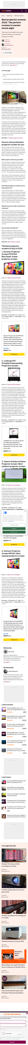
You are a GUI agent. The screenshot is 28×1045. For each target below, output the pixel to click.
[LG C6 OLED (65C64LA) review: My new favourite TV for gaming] (4, 742)
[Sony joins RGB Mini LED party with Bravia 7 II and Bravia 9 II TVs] (4, 782)
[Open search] (22, 10)
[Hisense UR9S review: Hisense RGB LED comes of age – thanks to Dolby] (4, 717)
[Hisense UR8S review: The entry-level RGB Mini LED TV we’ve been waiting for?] (4, 734)
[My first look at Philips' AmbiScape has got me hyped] (4, 795)
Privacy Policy (16, 1039)
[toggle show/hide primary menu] (25, 10)
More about (6, 662)
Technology (9, 15)
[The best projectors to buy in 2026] (14, 933)
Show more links (14, 87)
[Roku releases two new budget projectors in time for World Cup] (4, 788)
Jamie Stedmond (9, 45)
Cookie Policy (11, 521)
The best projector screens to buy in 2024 (13, 79)
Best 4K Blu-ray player (14, 241)
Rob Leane (7, 41)
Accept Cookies (14, 532)
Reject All (14, 528)
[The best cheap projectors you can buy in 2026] (14, 881)
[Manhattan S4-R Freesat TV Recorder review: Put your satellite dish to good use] (4, 750)
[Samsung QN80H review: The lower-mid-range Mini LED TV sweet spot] (4, 709)
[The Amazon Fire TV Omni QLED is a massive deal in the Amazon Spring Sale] (4, 801)
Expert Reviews (6, 10)
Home (3, 15)
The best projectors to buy (15, 138)
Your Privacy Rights (14, 525)
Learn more (13, 65)
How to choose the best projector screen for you (13, 75)
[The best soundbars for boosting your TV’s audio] (14, 907)
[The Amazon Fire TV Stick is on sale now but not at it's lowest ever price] (4, 808)
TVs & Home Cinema (18, 15)
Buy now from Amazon (14, 384)
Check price (14, 354)
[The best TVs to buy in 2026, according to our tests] (14, 855)
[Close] (25, 511)
